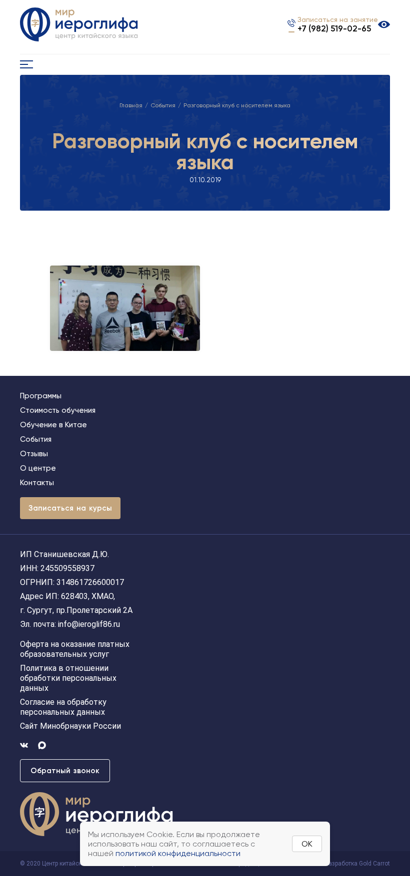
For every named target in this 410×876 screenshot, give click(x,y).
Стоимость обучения (58, 410)
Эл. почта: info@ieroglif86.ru (70, 624)
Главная (131, 105)
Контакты (37, 482)
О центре (38, 468)
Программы (41, 395)
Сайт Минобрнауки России (70, 726)
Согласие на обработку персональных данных (63, 707)
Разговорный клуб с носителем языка (237, 105)
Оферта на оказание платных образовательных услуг (75, 649)
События (163, 105)
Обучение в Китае (53, 424)
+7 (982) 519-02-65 (334, 28)
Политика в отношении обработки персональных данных (68, 678)
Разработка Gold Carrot (357, 863)
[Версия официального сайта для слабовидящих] (384, 24)
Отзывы (34, 453)
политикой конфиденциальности (178, 853)
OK (307, 844)
